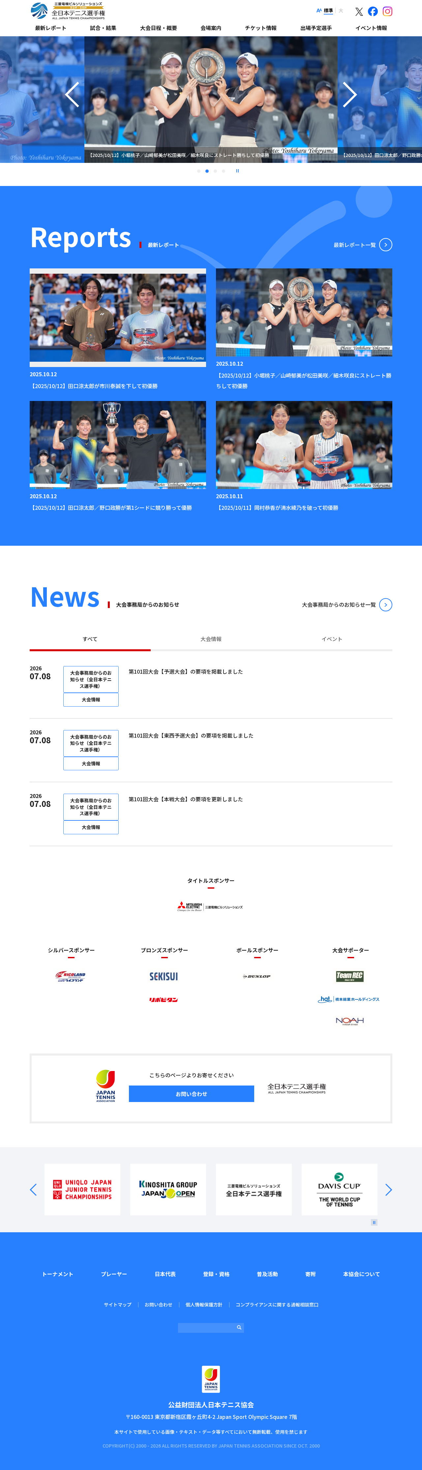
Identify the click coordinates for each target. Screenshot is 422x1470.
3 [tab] (215, 171)
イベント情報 (371, 28)
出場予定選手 (316, 28)
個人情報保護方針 (204, 1304)
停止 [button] (237, 170)
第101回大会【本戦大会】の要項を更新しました (186, 799)
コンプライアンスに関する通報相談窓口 (277, 1304)
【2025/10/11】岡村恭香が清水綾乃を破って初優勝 (277, 507)
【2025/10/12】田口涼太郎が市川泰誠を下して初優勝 (94, 386)
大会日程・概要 (158, 28)
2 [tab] (207, 171)
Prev (37, 1189)
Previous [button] (72, 107)
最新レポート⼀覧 (355, 244)
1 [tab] (198, 171)
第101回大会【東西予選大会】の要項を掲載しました (191, 735)
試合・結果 (103, 28)
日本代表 (165, 1274)
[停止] (374, 1222)
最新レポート (51, 28)
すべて (90, 639)
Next (384, 1189)
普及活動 (267, 1274)
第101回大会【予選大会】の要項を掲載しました (186, 671)
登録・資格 (216, 1274)
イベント (332, 639)
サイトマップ (118, 1304)
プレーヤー (114, 1274)
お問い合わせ (191, 1094)
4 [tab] (223, 171)
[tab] (90, 639)
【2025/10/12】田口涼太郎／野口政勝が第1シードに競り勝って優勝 (111, 507)
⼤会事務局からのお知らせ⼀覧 (339, 604)
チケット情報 (261, 28)
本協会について (361, 1274)
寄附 (310, 1274)
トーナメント (58, 1274)
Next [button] (350, 107)
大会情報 (211, 639)
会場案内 (211, 28)
